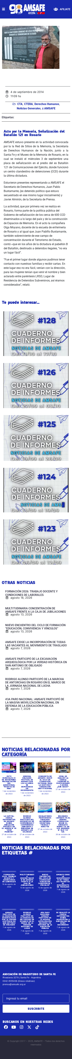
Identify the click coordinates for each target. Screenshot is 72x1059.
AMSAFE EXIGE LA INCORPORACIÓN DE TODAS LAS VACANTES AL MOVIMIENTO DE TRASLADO (63, 880)
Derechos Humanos (46, 104)
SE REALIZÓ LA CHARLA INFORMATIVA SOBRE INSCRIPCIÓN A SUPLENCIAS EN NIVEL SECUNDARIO (63, 918)
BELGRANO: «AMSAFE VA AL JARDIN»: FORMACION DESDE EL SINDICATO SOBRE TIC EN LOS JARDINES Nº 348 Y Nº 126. (63, 824)
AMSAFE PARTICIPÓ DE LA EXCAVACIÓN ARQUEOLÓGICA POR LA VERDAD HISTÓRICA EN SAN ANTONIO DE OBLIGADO (9, 918)
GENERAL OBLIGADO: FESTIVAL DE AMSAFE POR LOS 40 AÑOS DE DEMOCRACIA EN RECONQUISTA (27, 783)
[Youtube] (13, 1027)
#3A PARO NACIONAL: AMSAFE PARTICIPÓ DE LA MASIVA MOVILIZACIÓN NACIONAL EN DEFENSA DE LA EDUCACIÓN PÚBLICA (45, 920)
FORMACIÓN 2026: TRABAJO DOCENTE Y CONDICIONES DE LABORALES (9, 878)
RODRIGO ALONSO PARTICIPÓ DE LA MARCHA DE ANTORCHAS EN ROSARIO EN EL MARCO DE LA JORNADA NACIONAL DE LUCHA (27, 920)
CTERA (28, 104)
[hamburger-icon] (3, 9)
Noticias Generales (29, 108)
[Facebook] (6, 1027)
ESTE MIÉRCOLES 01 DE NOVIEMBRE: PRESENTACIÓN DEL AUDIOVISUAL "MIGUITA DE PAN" (9, 782)
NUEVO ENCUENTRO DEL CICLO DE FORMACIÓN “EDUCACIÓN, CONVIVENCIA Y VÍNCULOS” (45, 879)
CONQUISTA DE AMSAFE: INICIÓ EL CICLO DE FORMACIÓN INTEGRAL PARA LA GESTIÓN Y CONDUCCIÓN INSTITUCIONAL (45, 782)
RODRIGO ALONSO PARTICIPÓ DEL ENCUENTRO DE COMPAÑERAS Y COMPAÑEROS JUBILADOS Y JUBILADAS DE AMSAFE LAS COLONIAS (27, 824)
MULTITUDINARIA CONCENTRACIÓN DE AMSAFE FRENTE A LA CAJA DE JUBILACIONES (27, 879)
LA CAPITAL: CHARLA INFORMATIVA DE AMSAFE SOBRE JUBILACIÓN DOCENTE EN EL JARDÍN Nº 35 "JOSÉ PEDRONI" (9, 824)
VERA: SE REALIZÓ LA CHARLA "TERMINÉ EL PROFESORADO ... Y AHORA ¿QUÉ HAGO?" (63, 781)
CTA (20, 104)
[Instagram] (21, 1027)
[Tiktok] (37, 1027)
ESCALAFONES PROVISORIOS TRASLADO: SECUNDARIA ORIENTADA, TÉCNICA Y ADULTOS (45, 821)
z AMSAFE (48, 108)
